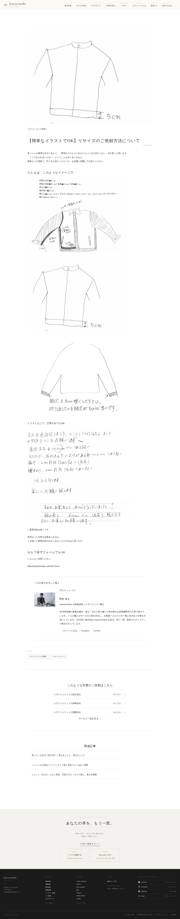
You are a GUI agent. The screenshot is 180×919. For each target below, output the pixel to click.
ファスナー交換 (50, 893)
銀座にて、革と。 (112, 881)
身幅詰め (48, 884)
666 (77, 890)
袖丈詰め (48, 881)
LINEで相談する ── (90, 844)
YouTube (96, 631)
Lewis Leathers (81, 881)
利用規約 (173, 914)
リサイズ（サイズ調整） (37, 129)
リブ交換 (48, 896)
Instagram (85, 631)
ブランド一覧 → (81, 903)
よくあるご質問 (129, 914)
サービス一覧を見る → (90, 718)
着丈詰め (48, 887)
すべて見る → (49, 903)
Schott (78, 884)
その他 (78, 898)
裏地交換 (48, 890)
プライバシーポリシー (161, 914)
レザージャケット (59, 656)
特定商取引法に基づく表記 (144, 914)
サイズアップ (49, 898)
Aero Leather (80, 887)
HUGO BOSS (80, 896)
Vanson (78, 893)
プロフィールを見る (69, 631)
